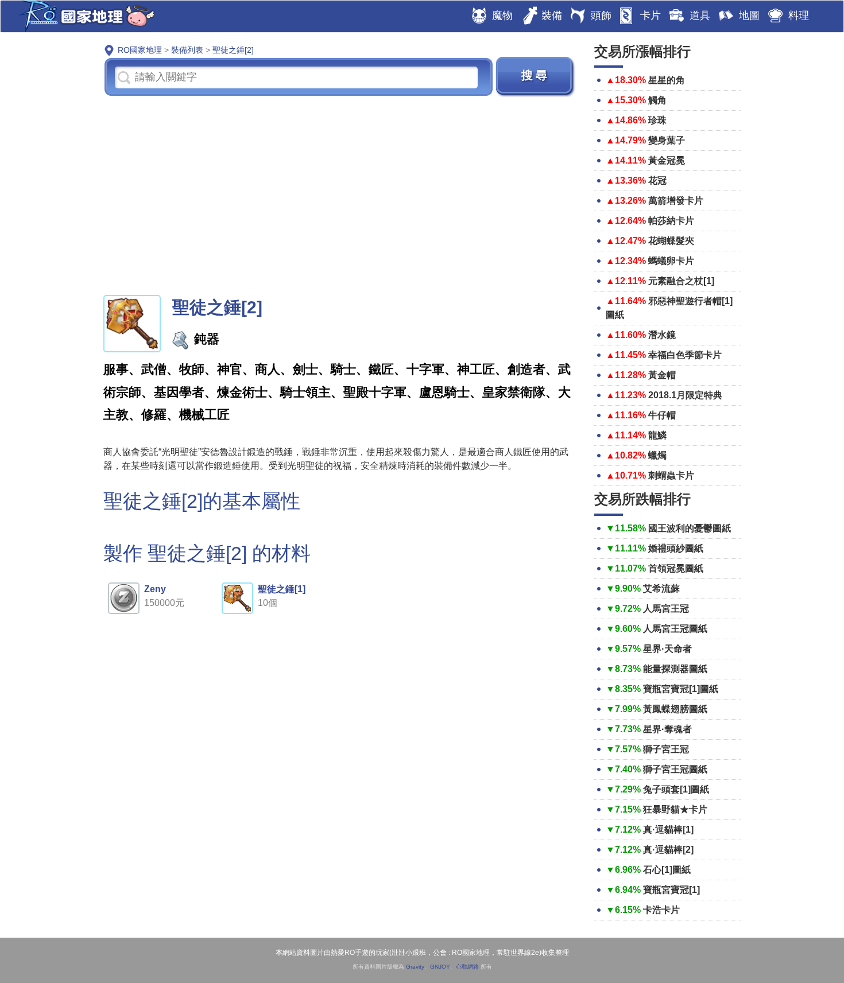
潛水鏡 (662, 335)
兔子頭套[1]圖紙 (676, 789)
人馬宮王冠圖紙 (675, 629)
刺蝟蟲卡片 (671, 475)
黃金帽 (662, 375)
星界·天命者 (667, 649)
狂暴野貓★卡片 (675, 809)
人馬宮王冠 (666, 608)
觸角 (657, 100)
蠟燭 (657, 455)
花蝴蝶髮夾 (671, 241)
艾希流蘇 (661, 588)
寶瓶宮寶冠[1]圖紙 (680, 689)
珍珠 (657, 120)
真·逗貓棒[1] (668, 829)
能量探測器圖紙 (675, 669)
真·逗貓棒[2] (668, 849)
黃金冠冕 (666, 160)
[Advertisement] (340, 194)
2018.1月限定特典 (685, 395)
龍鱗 (657, 435)
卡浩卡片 (661, 910)
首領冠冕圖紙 (675, 568)
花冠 (657, 180)
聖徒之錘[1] (281, 589)
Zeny (155, 589)
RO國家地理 (84, 16)
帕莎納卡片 (671, 221)
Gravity (415, 966)
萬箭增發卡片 (675, 200)
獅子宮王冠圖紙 (675, 769)
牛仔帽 (662, 415)
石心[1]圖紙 (667, 870)
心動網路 (467, 966)
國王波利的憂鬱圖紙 (689, 528)
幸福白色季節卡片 (685, 355)
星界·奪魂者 (667, 729)
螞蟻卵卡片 (671, 261)
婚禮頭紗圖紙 (675, 548)
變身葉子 (666, 140)
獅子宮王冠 (666, 749)
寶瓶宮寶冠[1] (671, 890)
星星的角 (666, 80)
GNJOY (440, 966)
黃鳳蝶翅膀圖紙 (675, 709)
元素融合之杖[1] (681, 281)
